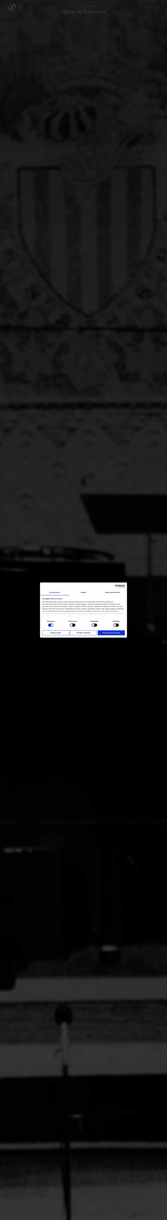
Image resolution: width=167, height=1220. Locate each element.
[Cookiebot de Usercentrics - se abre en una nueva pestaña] (116, 586)
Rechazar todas (55, 633)
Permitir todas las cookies (111, 633)
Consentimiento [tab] (54, 592)
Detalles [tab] (83, 592)
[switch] (72, 625)
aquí (109, 616)
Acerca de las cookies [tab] (112, 592)
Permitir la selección (83, 633)
